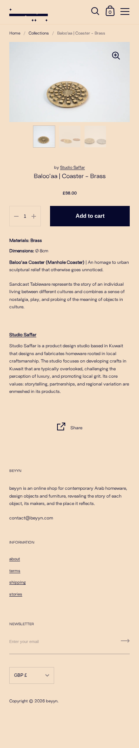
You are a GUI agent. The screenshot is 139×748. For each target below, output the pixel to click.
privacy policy (43, 720)
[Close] (128, 681)
